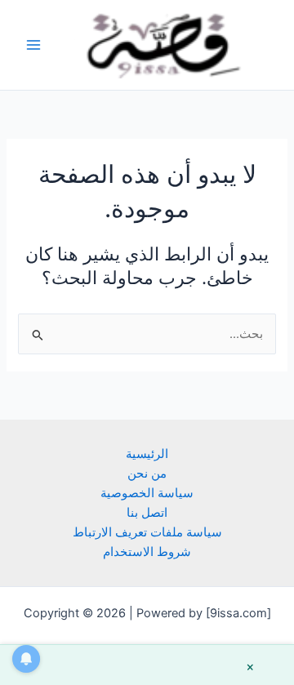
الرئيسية (147, 454)
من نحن (147, 473)
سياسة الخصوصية (147, 493)
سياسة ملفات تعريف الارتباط (147, 532)
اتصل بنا (147, 512)
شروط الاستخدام (147, 552)
